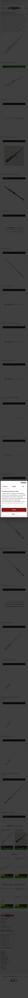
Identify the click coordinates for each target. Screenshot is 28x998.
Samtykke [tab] (5, 486)
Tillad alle (14, 509)
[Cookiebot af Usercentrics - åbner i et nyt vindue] (20, 483)
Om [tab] (23, 486)
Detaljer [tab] (14, 486)
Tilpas (13, 514)
